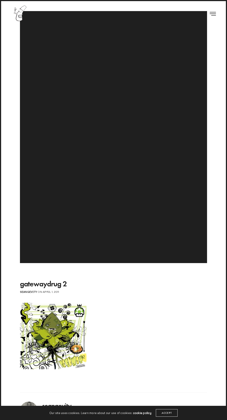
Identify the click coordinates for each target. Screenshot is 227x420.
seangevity (28, 291)
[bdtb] (20, 13)
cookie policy (142, 413)
